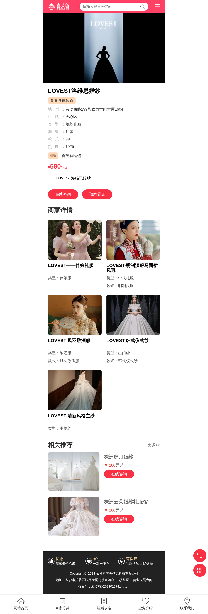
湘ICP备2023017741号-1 (109, 586)
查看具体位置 (61, 100)
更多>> (154, 445)
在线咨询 (63, 194)
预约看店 (97, 194)
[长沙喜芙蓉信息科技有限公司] (56, 5)
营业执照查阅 (142, 580)
